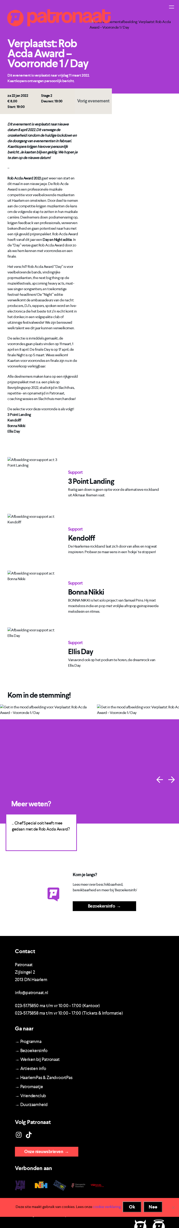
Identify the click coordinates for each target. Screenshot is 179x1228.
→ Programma (28, 1041)
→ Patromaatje (29, 1087)
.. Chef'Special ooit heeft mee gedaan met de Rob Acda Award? (40, 826)
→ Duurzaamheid (31, 1104)
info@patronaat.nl (31, 993)
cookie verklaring (107, 1206)
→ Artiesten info (30, 1068)
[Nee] (173, 1207)
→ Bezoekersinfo (31, 1050)
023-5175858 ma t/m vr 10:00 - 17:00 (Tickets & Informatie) (69, 1013)
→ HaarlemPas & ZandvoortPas (43, 1077)
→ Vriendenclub (30, 1096)
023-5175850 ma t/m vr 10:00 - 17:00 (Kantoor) (57, 1006)
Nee (153, 1207)
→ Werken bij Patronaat (37, 1059)
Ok (132, 1207)
